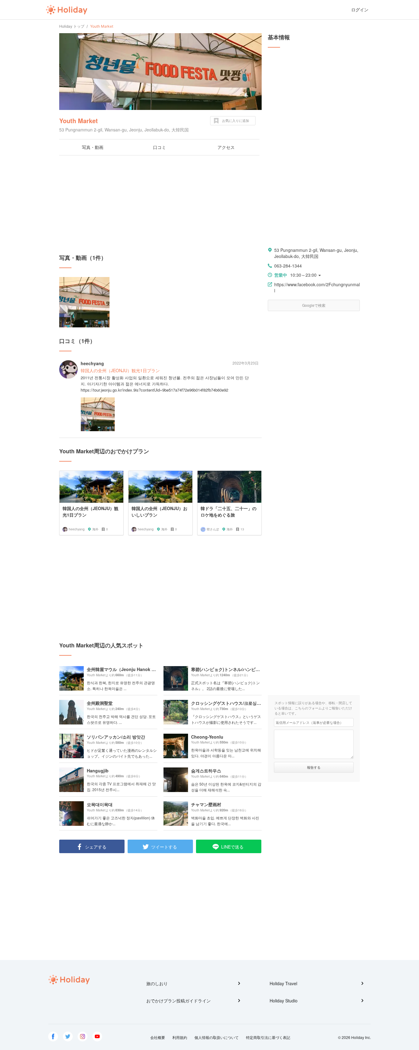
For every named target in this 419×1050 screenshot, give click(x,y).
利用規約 (179, 1037)
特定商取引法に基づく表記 (268, 1037)
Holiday (66, 10)
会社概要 (157, 1037)
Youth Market (78, 120)
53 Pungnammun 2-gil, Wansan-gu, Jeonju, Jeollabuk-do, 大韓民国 (316, 253)
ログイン (359, 9)
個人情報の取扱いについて (216, 1037)
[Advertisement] (160, 205)
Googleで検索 (313, 305)
